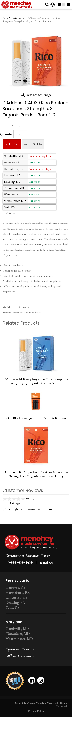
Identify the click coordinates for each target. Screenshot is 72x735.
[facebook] (31, 680)
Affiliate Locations (18, 656)
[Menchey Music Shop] (17, 4)
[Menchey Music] (35, 542)
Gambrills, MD (17, 628)
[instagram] (40, 680)
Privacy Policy (36, 711)
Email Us (46, 563)
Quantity (6, 134)
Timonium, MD (18, 633)
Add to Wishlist (33, 144)
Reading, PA (15, 602)
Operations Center (18, 649)
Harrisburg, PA (18, 592)
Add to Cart (12, 144)
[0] (59, 4)
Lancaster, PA (16, 597)
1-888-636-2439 (20, 563)
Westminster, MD (19, 639)
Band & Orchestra (12, 18)
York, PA (12, 607)
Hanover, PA (15, 587)
